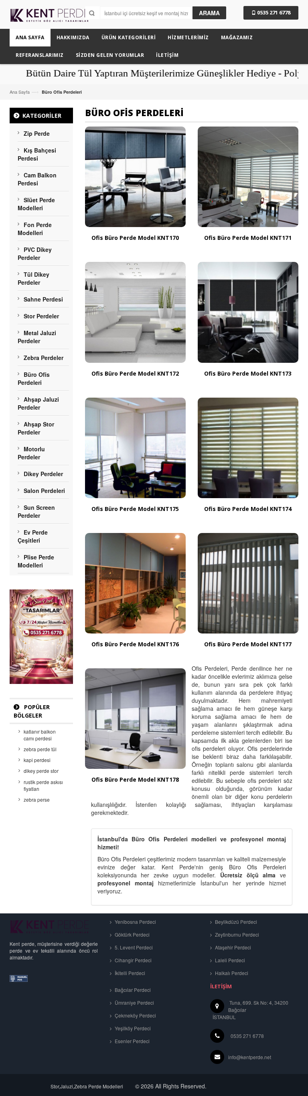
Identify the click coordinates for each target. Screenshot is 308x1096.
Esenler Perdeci (131, 1041)
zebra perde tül (40, 749)
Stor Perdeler (41, 316)
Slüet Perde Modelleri (36, 204)
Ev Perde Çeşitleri (33, 536)
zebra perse (37, 799)
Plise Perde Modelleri (36, 561)
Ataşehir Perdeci (232, 947)
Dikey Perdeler (43, 474)
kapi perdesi (37, 759)
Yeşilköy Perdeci (132, 1028)
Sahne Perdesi (43, 299)
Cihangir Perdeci (132, 960)
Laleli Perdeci (229, 960)
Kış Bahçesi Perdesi (37, 154)
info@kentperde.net (249, 1057)
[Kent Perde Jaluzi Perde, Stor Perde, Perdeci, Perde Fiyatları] (50, 18)
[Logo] (50, 926)
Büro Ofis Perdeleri (34, 378)
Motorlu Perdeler (31, 453)
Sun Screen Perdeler (36, 511)
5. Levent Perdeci (133, 947)
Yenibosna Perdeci (134, 921)
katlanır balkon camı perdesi (40, 735)
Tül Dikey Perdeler (33, 278)
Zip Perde (37, 133)
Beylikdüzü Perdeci (235, 921)
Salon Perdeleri (44, 491)
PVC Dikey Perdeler (35, 253)
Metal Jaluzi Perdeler (37, 337)
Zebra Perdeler (43, 358)
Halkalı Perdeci (231, 972)
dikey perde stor (41, 770)
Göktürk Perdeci (131, 934)
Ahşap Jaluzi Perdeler (38, 403)
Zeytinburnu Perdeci (236, 934)
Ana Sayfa (20, 91)
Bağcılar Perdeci (132, 989)
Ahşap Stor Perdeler (36, 428)
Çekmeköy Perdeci (134, 1015)
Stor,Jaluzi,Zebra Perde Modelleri (87, 1086)
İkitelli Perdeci (129, 972)
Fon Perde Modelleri (35, 229)
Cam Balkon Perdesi (37, 179)
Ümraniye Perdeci (133, 1002)
